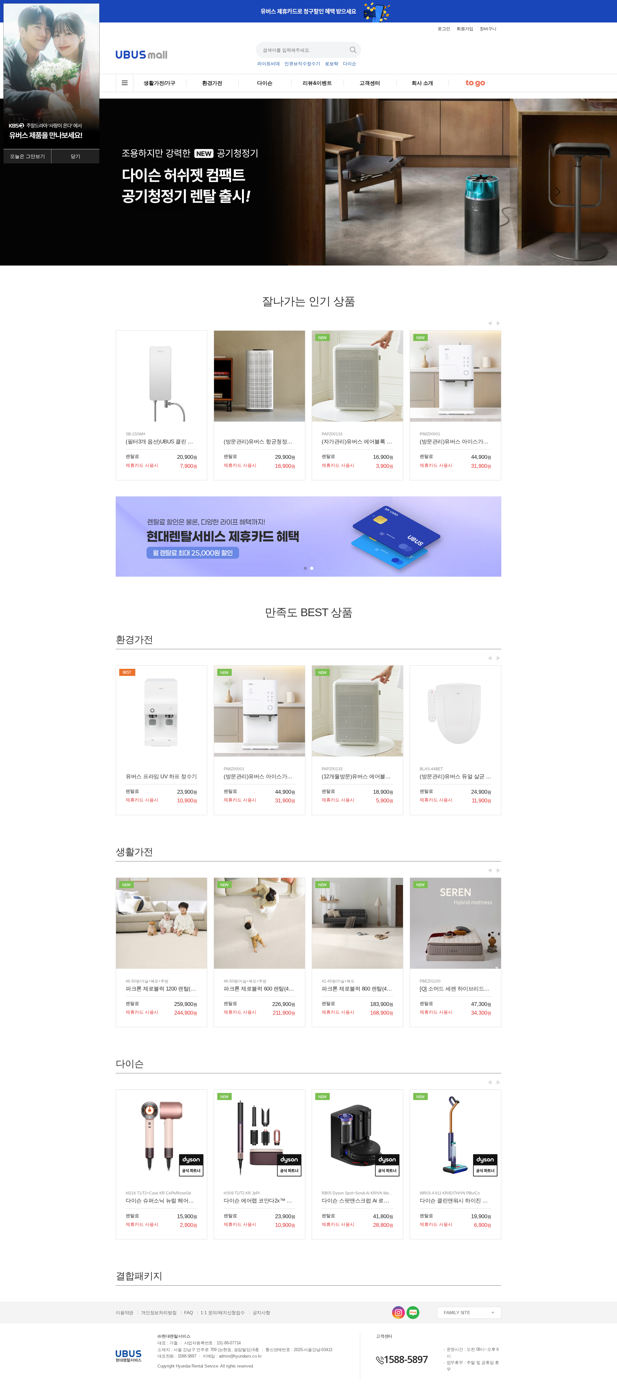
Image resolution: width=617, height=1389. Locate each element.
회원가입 (465, 28)
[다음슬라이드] (558, 191)
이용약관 (124, 1312)
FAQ (188, 1312)
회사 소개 (422, 83)
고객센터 (370, 83)
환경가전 (212, 83)
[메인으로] (141, 55)
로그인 (444, 28)
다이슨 (349, 63)
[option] (308, 11)
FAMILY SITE (457, 1312)
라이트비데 (268, 63)
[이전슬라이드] (59, 191)
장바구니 (488, 28)
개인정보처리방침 (158, 1312)
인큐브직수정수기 (302, 63)
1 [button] (305, 568)
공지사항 (261, 1312)
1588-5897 (406, 1359)
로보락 (331, 63)
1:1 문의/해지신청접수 (223, 1312)
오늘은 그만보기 (27, 156)
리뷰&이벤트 (317, 83)
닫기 (75, 156)
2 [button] (311, 568)
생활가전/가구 (159, 83)
